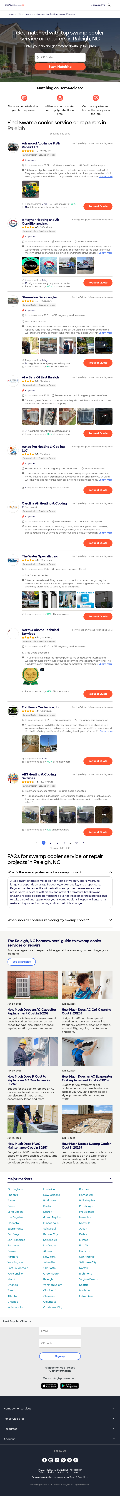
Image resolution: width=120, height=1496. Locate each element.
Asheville (49, 1262)
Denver (12, 1251)
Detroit (47, 1211)
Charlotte (49, 1268)
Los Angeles (15, 1217)
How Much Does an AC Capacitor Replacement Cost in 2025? (32, 1011)
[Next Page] (83, 843)
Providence (86, 1211)
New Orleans (51, 1195)
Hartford (13, 1256)
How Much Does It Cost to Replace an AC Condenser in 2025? (29, 1080)
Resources (10, 1429)
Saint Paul (49, 1228)
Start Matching (60, 67)
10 (76, 842)
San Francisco (16, 1240)
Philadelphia (87, 1200)
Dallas (83, 1234)
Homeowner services (17, 1408)
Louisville (49, 1189)
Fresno (12, 1206)
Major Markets (20, 1179)
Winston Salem (52, 1285)
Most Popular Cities (15, 1321)
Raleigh (48, 1279)
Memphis (85, 1217)
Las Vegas (49, 1245)
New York (49, 1256)
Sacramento (15, 1228)
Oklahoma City (52, 1307)
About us (9, 1439)
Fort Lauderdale (18, 1268)
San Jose (13, 1245)
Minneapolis (50, 1223)
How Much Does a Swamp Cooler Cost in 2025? (86, 1145)
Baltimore (49, 1200)
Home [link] (11, 14)
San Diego (14, 1234)
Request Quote (98, 206)
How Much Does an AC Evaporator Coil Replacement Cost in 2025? (87, 1078)
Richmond (85, 1273)
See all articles (21, 961)
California (51, 1471)
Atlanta (12, 1296)
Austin (83, 1228)
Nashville (84, 1223)
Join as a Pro (98, 5)
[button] (30, 189)
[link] (60, 149)
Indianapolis (15, 1307)
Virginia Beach (88, 1279)
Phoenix (13, 1195)
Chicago (13, 1301)
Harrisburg (86, 1195)
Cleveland (49, 1296)
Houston (84, 1251)
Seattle (84, 1285)
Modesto (13, 1223)
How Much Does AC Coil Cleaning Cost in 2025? (86, 1011)
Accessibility (76, 1471)
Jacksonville (15, 1273)
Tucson (12, 1200)
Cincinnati (49, 1290)
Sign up (60, 1356)
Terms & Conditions (79, 1477)
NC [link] (19, 14)
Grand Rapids (52, 1217)
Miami (11, 1279)
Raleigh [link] (29, 14)
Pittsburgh (85, 1206)
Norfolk (83, 1268)
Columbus (49, 1301)
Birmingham (15, 1189)
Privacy (41, 1471)
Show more (106, 176)
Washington (15, 1262)
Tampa (12, 1290)
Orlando (13, 1285)
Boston (47, 1206)
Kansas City (50, 1234)
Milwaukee (86, 1296)
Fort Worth (86, 1245)
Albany (47, 1251)
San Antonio (87, 1256)
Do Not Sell (62, 1471)
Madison (84, 1290)
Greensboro (51, 1273)
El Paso (83, 1240)
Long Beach (15, 1211)
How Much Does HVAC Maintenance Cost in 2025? (28, 1145)
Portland (84, 1189)
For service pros (14, 1418)
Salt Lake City (88, 1262)
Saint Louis (50, 1240)
